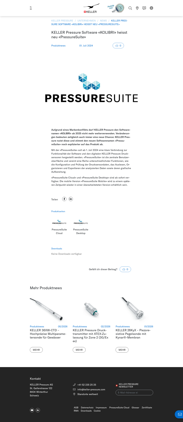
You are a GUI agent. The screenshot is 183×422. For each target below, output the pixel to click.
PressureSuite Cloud (119, 407)
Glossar (135, 407)
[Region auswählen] (151, 8)
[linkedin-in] (38, 410)
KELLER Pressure (62, 20)
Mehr (36, 349)
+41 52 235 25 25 (86, 384)
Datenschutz (87, 407)
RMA (76, 410)
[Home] (91, 8)
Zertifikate (147, 407)
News (103, 20)
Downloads (86, 410)
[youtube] (32, 410)
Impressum (101, 407)
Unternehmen (86, 20)
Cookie (97, 410)
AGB (76, 407)
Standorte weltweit (87, 394)
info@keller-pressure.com (91, 389)
